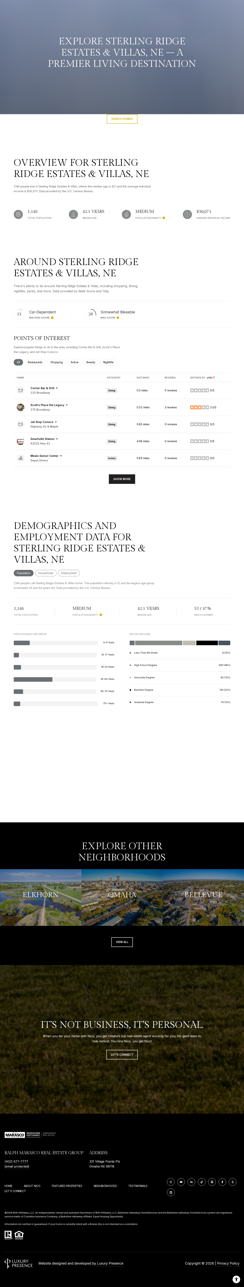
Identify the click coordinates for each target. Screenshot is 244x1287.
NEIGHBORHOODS (105, 1185)
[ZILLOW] (171, 1192)
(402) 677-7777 (16, 1161)
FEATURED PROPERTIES (67, 1185)
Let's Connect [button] (122, 1054)
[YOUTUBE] (181, 1182)
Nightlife (110, 362)
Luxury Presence (110, 1263)
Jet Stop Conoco (41, 422)
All (20, 362)
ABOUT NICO (32, 1185)
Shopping (58, 362)
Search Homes (122, 118)
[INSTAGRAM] (171, 1182)
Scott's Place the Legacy (47, 405)
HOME (8, 1185)
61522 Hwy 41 (40, 443)
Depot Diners (39, 460)
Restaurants (37, 362)
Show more (122, 479)
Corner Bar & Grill (42, 388)
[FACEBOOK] (222, 1182)
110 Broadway (40, 392)
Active (76, 362)
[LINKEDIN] (191, 1182)
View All (122, 942)
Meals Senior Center (44, 455)
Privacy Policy (228, 1263)
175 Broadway (40, 409)
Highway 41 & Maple (44, 426)
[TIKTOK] (201, 1182)
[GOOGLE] (212, 1182)
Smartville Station (42, 438)
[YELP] (232, 1182)
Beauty (93, 362)
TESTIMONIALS (138, 1185)
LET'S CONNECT (15, 1191)
